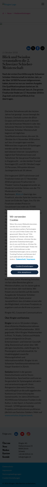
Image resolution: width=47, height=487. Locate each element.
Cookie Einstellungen (24, 266)
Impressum (31, 259)
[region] (23, 243)
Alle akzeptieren (24, 272)
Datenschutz (20, 259)
